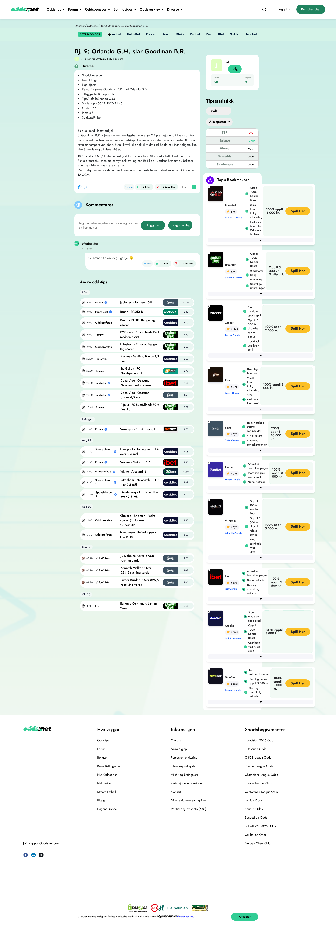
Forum (73, 9)
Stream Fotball (106, 792)
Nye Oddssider (107, 774)
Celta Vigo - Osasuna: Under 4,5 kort (135, 395)
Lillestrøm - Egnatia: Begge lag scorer (138, 346)
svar (131, 187)
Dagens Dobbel (107, 809)
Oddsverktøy (150, 9)
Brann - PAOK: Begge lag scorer (137, 322)
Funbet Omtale (232, 479)
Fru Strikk (101, 359)
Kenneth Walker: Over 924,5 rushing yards (136, 570)
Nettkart (176, 792)
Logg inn (284, 9)
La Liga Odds (253, 800)
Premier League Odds (259, 766)
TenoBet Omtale (233, 690)
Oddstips (54, 9)
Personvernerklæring (184, 757)
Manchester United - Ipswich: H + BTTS (139, 534)
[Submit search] (264, 9)
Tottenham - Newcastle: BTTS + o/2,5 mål (139, 482)
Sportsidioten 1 (103, 451)
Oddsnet (79, 26)
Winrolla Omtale (233, 533)
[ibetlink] (216, 576)
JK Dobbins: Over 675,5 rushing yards (137, 558)
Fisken (99, 302)
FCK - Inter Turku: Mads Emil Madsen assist (139, 334)
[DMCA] (137, 908)
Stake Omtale (232, 440)
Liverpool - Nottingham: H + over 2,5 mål (139, 451)
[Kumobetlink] (216, 193)
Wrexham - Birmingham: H (138, 429)
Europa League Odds (259, 783)
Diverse (173, 9)
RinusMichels (103, 471)
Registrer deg (310, 9)
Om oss (176, 740)
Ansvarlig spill (180, 749)
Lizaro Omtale (232, 393)
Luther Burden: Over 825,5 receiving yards (140, 582)
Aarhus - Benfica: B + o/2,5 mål (140, 358)
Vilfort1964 (103, 558)
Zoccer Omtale (232, 335)
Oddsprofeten (103, 323)
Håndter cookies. (185, 916)
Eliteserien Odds (255, 749)
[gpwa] (200, 908)
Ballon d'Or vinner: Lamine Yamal (139, 605)
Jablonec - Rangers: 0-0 (136, 302)
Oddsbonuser (96, 9)
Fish (97, 606)
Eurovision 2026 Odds (260, 740)
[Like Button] (138, 187)
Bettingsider (123, 9)
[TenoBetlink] (216, 675)
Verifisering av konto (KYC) (188, 809)
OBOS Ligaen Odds (258, 757)
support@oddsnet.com (44, 843)
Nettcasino (104, 783)
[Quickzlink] (216, 618)
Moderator (90, 243)
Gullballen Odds (255, 834)
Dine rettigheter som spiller (188, 800)
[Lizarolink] (216, 374)
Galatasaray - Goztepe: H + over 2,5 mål (139, 494)
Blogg (101, 800)
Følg (234, 69)
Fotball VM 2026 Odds (260, 826)
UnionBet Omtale (233, 277)
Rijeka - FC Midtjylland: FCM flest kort (140, 407)
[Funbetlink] (216, 469)
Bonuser (102, 757)
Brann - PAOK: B (131, 312)
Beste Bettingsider (108, 766)
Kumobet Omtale (233, 217)
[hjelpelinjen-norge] (173, 908)
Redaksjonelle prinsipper (187, 783)
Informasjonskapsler (183, 766)
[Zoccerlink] (216, 312)
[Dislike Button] (158, 187)
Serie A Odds (254, 809)
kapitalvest (101, 312)
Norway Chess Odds (258, 843)
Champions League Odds (261, 774)
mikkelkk (101, 383)
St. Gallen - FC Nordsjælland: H (132, 370)
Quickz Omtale (233, 638)
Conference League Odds (261, 792)
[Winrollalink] (216, 506)
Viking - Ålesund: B (133, 471)
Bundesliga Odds (256, 817)
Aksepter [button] (245, 917)
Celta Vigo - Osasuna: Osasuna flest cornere (136, 382)
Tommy (99, 335)
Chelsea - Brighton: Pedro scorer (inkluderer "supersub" (138, 520)
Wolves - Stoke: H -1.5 (135, 462)
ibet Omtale (231, 589)
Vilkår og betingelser (184, 774)
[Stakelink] (216, 428)
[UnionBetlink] (216, 259)
